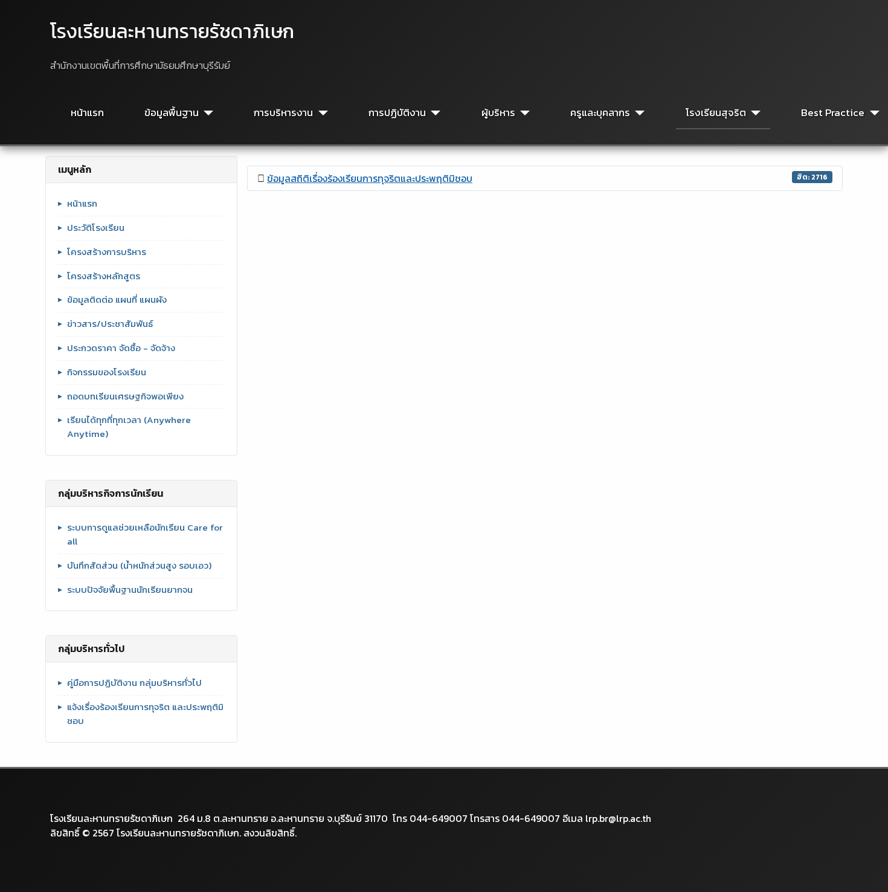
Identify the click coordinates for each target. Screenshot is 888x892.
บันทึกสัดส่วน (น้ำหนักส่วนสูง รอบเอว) (139, 565)
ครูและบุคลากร (600, 112)
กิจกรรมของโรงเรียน (106, 372)
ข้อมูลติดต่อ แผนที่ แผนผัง (117, 299)
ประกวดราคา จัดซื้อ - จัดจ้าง (121, 348)
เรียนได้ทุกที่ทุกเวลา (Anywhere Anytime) (129, 427)
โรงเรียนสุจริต (716, 112)
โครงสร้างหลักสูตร (103, 276)
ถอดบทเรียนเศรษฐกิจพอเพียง (125, 396)
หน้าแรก (87, 112)
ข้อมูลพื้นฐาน (171, 112)
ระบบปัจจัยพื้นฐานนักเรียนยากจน (130, 589)
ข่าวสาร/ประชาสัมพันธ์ (110, 324)
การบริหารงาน (283, 112)
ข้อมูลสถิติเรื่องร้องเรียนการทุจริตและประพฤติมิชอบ (369, 178)
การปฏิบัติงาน (397, 112)
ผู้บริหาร (498, 112)
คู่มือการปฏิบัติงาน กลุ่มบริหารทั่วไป (134, 683)
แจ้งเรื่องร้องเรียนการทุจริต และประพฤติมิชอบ (145, 714)
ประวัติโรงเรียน (95, 227)
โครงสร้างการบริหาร (106, 252)
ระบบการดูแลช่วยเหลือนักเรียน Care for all (145, 534)
